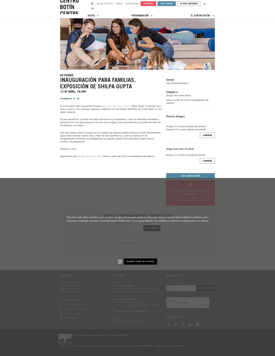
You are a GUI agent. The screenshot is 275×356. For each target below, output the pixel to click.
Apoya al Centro (105, 4)
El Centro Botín (200, 16)
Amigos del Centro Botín (90, 156)
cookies (134, 221)
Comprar (207, 135)
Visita (91, 16)
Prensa (119, 4)
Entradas (148, 4)
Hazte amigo (166, 4)
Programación (140, 16)
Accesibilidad (132, 4)
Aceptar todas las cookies (140, 261)
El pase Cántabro (189, 4)
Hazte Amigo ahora (190, 176)
